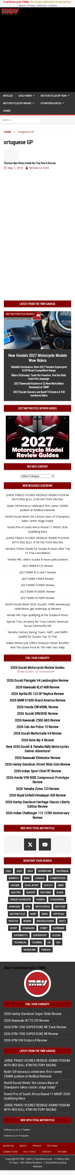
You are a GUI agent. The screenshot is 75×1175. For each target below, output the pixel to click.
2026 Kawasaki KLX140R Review (37, 687)
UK (49, 942)
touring (37, 942)
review (27, 921)
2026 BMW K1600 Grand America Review (37, 700)
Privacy (31, 5)
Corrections (10, 1151)
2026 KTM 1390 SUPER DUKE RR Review (31, 1034)
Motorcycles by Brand (17, 103)
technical (20, 942)
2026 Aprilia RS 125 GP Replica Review (37, 694)
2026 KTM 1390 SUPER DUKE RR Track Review (35, 1027)
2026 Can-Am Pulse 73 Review (37, 727)
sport (13, 928)
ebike (61, 885)
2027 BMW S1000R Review (37, 585)
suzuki (56, 935)
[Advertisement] (37, 53)
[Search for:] (20, 120)
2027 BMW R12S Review (37, 566)
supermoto (21, 935)
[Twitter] (30, 844)
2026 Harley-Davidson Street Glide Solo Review (37, 764)
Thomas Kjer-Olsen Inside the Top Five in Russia (30, 163)
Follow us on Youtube (16, 1135)
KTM (28, 906)
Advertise (8, 1145)
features (45, 892)
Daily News (25, 95)
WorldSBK (29, 949)
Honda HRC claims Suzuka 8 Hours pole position (38, 559)
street (44, 928)
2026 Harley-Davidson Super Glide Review (33, 1014)
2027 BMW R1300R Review (37, 598)
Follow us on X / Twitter (17, 1129)
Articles (8, 95)
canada (40, 878)
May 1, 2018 (15, 168)
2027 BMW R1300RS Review (37, 591)
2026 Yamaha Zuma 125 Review (37, 789)
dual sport (32, 885)
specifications (45, 921)
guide (59, 892)
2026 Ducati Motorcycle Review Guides (38, 667)
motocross (43, 906)
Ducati (48, 885)
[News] (11, 155)
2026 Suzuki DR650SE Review (37, 713)
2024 (30, 871)
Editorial (41, 5)
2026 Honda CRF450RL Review (37, 707)
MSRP (33, 914)
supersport (40, 935)
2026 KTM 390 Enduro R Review (25, 1040)
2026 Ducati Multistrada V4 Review (37, 733)
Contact (52, 5)
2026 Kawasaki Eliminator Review (37, 758)
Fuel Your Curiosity (37, 658)
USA (58, 942)
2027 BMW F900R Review (38, 578)
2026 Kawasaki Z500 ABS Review (37, 720)
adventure (44, 871)
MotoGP (60, 906)
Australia (62, 871)
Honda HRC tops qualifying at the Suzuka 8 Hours (37, 615)
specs (62, 921)
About (21, 5)
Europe (30, 892)
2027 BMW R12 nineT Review (37, 572)
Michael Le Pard (39, 168)
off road (58, 914)
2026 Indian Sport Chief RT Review (37, 771)
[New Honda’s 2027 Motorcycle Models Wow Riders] (37, 347)
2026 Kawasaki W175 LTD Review (26, 1020)
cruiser (15, 885)
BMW (27, 878)
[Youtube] (45, 844)
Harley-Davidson (20, 899)
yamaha (46, 949)
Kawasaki (14, 906)
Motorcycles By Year (54, 95)
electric (16, 892)
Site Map (62, 1151)
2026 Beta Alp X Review (37, 740)
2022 (8, 871)
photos (13, 921)
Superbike (58, 928)
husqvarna (57, 899)
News (45, 914)
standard (28, 928)
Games (7, 110)
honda (40, 899)
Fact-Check (29, 1151)
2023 (19, 871)
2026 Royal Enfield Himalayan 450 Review (37, 795)
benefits (14, 878)
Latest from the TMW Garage (37, 303)
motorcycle (17, 914)
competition (57, 878)
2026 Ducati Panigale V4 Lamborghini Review (37, 680)
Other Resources (50, 103)
